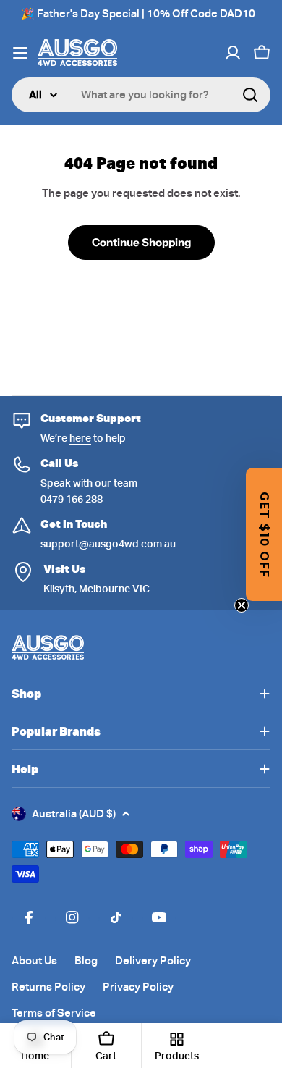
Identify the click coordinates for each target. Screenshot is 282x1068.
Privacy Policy (138, 986)
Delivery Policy (153, 960)
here (80, 438)
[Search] (250, 95)
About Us (34, 960)
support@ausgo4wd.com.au (108, 544)
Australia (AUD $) (74, 813)
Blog (86, 960)
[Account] (233, 53)
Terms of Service (54, 1012)
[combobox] (141, 94)
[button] (264, 534)
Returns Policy (48, 986)
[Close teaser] (241, 605)
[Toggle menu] (20, 53)
